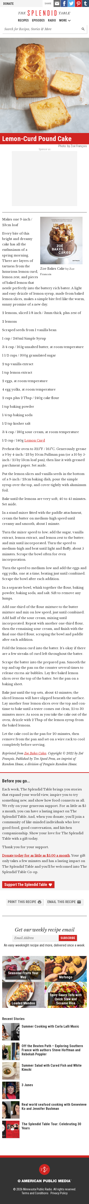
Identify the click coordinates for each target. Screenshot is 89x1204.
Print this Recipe (22, 902)
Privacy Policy (59, 1193)
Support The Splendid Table (25, 884)
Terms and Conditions (35, 1193)
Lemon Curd (34, 440)
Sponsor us (45, 149)
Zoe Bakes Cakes (35, 753)
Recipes (23, 20)
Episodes (38, 20)
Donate (8, 3)
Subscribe (67, 938)
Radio (52, 20)
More (63, 20)
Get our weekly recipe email (45, 930)
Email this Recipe (61, 902)
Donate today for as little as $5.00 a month (36, 855)
